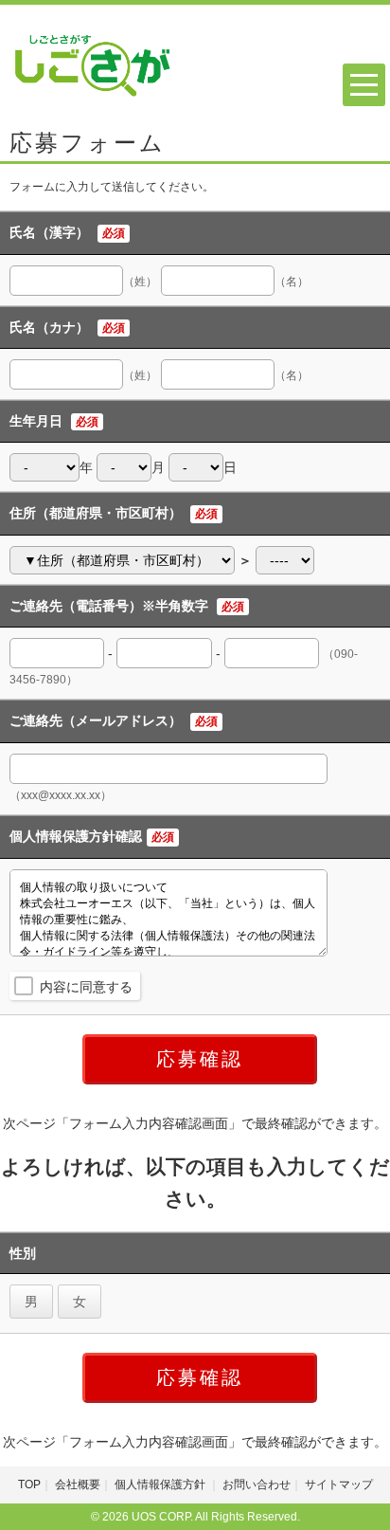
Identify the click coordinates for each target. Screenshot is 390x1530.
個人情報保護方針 (161, 1484)
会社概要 (77, 1484)
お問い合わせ (256, 1484)
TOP (29, 1484)
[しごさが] (92, 60)
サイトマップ (339, 1484)
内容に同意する (86, 986)
